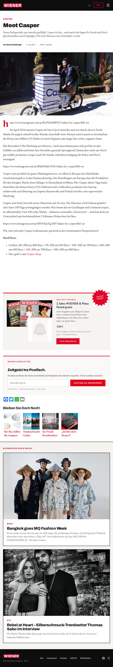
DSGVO (73, 658)
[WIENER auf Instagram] (108, 658)
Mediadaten (85, 658)
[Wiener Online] (12, 5)
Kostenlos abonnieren (88, 383)
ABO (98, 5)
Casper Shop (34, 254)
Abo (41, 658)
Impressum (52, 658)
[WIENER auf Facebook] (103, 658)
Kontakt (63, 658)
